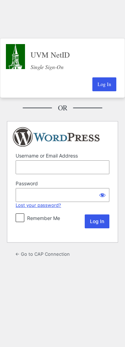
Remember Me (43, 218)
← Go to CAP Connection (42, 254)
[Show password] (102, 195)
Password (27, 183)
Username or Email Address (47, 156)
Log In (104, 84)
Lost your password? (38, 205)
